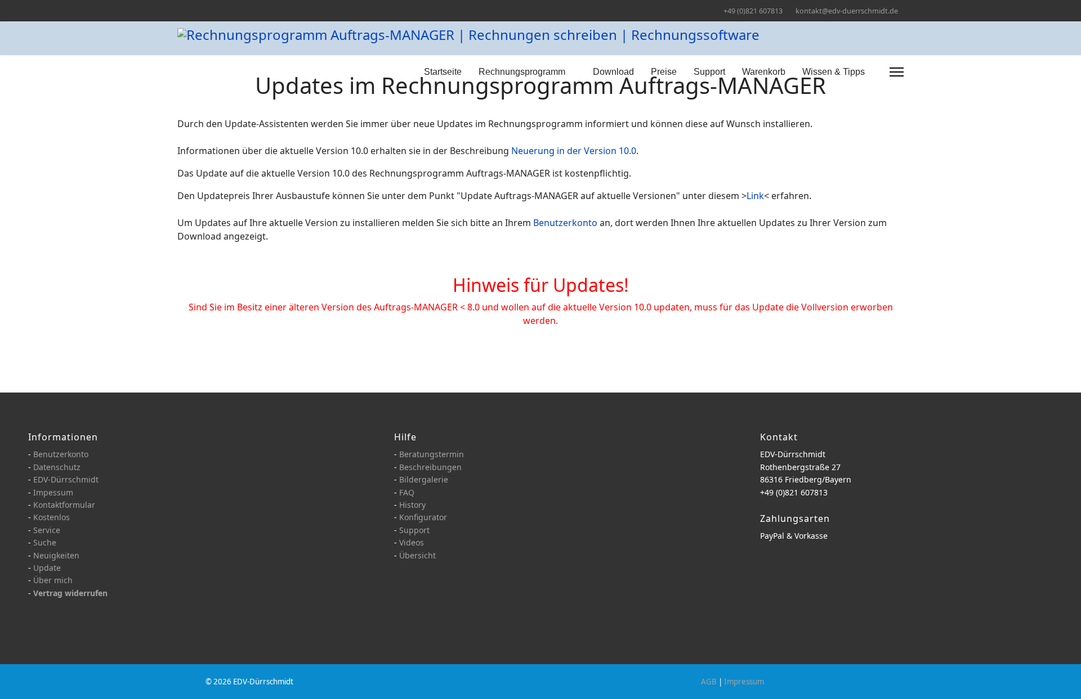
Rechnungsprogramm (522, 71)
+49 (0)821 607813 (753, 11)
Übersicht (417, 555)
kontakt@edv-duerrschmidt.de (847, 11)
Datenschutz (57, 467)
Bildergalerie (423, 479)
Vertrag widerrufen (70, 593)
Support (709, 71)
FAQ (406, 492)
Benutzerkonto (565, 223)
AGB (709, 682)
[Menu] (897, 72)
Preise (664, 71)
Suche (44, 542)
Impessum (53, 492)
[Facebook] (180, 10)
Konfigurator (423, 517)
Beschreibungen (430, 467)
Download (613, 71)
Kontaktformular (64, 504)
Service (46, 530)
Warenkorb (763, 71)
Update (47, 567)
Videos (411, 542)
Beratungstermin (431, 454)
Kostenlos (51, 517)
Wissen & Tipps (833, 71)
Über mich (53, 580)
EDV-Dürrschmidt (66, 479)
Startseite (443, 71)
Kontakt (779, 437)
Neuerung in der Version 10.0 (573, 151)
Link (755, 196)
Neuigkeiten (56, 555)
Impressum (744, 682)
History (412, 504)
